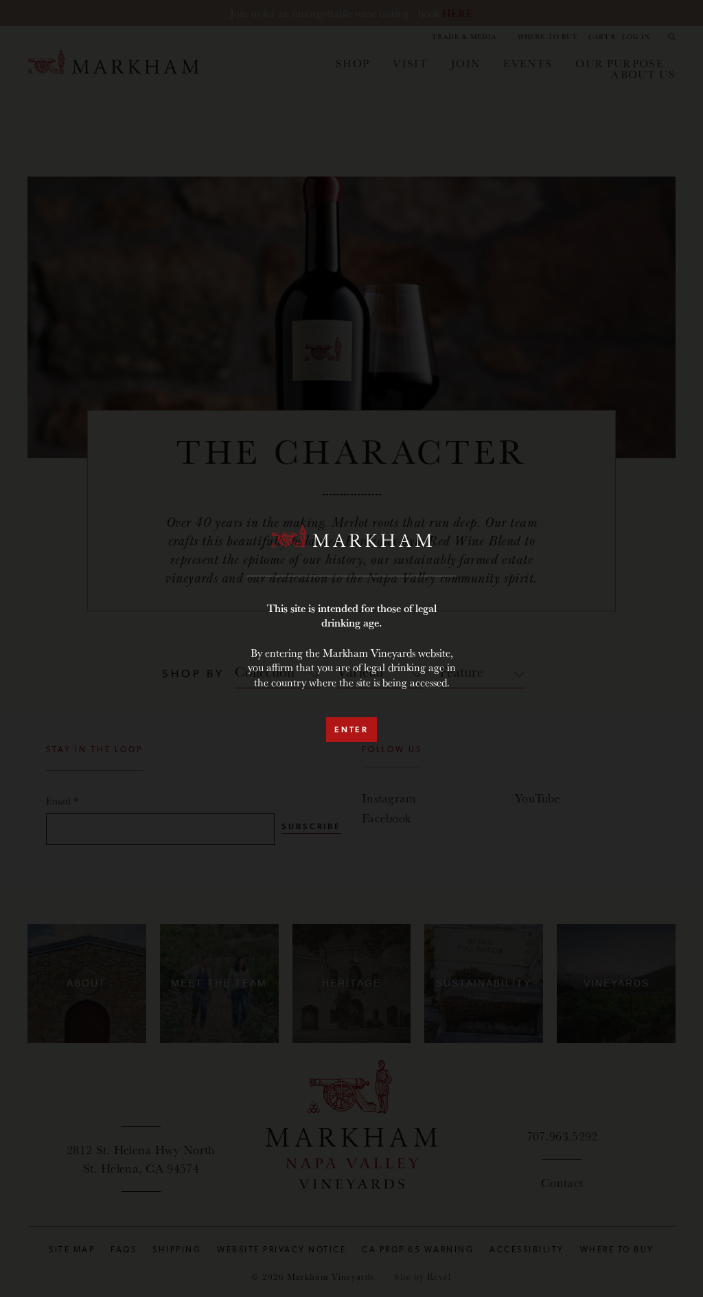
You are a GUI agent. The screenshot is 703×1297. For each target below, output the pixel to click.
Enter (351, 729)
